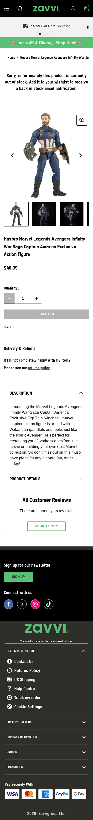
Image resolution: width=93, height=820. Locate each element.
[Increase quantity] (36, 298)
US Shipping (24, 679)
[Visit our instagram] (35, 604)
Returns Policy (27, 670)
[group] (46, 155)
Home (11, 57)
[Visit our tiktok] (48, 604)
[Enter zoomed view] (81, 120)
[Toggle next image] (80, 155)
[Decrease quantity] (9, 298)
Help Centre (24, 688)
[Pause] (88, 27)
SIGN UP (18, 577)
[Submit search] (20, 8)
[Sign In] (73, 8)
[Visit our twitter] (22, 604)
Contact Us (24, 661)
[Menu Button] (7, 8)
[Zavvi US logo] (46, 8)
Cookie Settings (28, 706)
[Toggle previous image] (12, 155)
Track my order (27, 697)
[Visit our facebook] (8, 604)
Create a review (46, 526)
